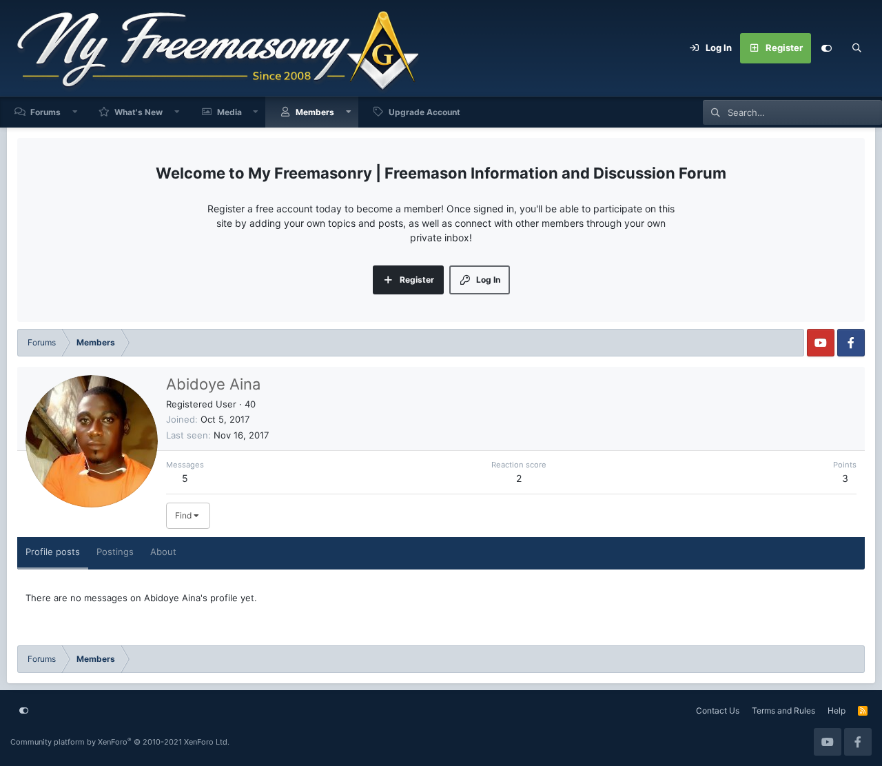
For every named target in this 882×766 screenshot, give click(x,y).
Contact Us (717, 710)
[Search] (856, 48)
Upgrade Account (424, 112)
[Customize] (826, 48)
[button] (75, 112)
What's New (138, 112)
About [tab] (163, 551)
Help (836, 710)
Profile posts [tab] (52, 551)
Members (315, 112)
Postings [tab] (115, 551)
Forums (45, 112)
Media (229, 112)
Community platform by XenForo (119, 742)
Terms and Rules (783, 710)
